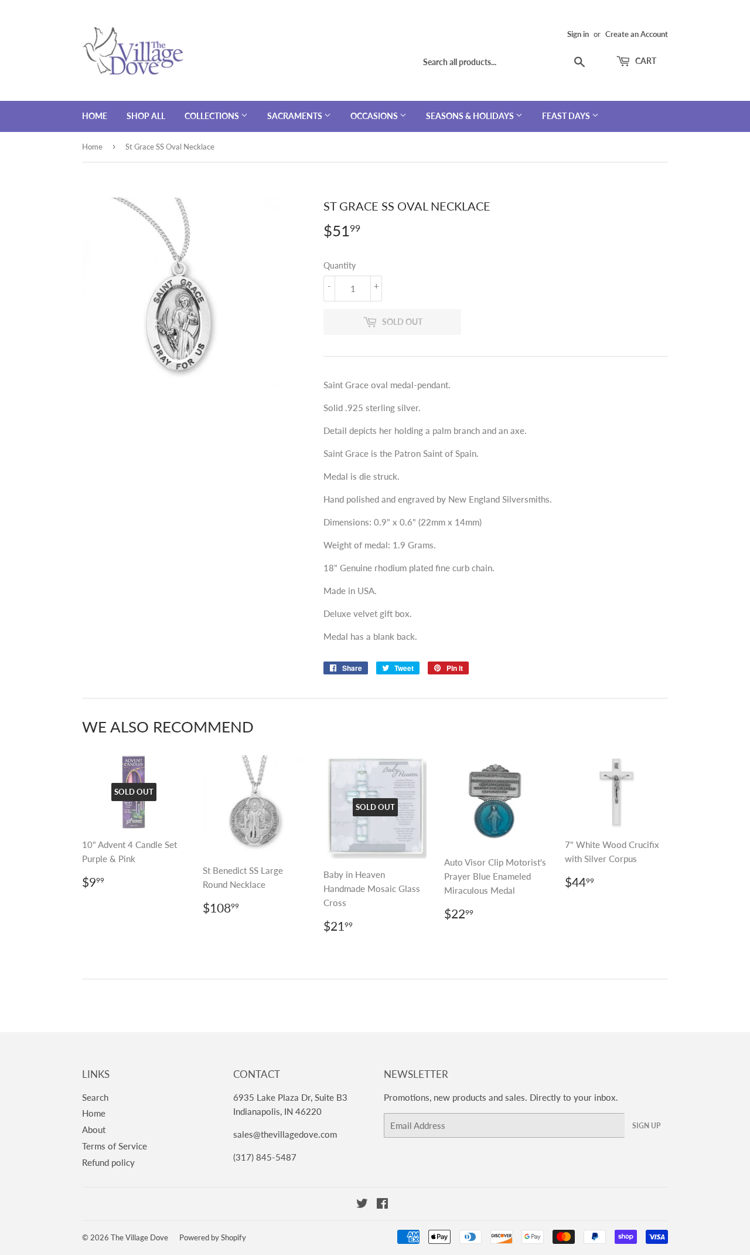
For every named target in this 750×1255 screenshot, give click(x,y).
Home (94, 116)
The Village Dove (139, 1237)
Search (95, 1097)
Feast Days (567, 116)
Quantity (339, 265)
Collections (213, 116)
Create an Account (636, 34)
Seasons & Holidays (471, 116)
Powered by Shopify (212, 1237)
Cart (644, 61)
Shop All (146, 116)
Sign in (578, 34)
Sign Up (646, 1125)
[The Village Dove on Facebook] (382, 1204)
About (93, 1129)
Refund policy (108, 1162)
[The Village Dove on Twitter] (362, 1204)
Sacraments (295, 116)
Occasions (375, 116)
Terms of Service (114, 1146)
